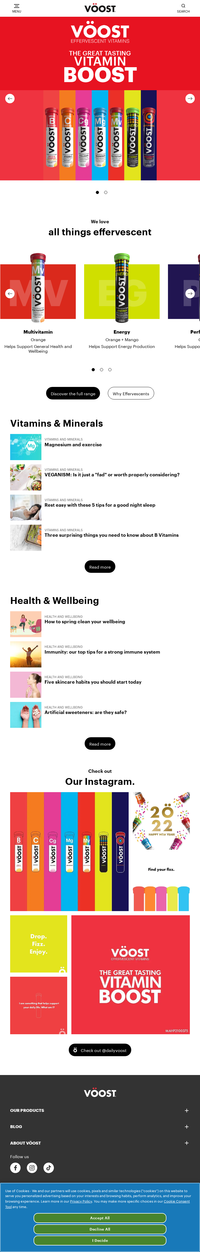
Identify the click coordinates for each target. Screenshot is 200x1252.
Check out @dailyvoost (104, 1050)
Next (190, 98)
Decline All (100, 1229)
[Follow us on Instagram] (32, 1168)
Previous (10, 98)
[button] (100, 98)
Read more (100, 566)
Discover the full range (73, 393)
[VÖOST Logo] (100, 7)
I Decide (100, 1240)
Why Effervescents (131, 393)
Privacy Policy (81, 1200)
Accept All (100, 1218)
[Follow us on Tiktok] (48, 1168)
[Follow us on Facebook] (15, 1168)
